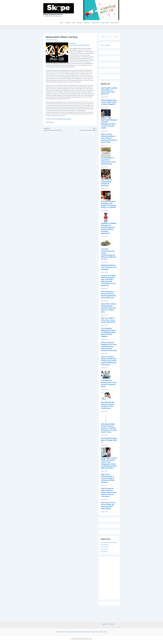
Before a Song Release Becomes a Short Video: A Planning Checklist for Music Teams (109, 138)
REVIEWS (72, 631)
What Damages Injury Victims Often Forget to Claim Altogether (109, 102)
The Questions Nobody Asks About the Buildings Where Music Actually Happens (108, 333)
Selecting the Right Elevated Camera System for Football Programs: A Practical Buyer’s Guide (109, 428)
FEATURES (62, 631)
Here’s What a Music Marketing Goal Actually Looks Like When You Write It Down (108, 308)
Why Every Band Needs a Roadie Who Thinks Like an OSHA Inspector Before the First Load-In (109, 361)
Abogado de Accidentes (108, 624)
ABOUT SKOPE (94, 631)
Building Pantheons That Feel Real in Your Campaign (109, 267)
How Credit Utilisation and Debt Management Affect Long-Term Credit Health (109, 124)
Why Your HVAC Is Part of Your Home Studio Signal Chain (108, 320)
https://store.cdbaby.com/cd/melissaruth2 (61, 119)
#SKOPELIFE (79, 631)
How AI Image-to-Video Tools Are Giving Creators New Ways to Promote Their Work (108, 493)
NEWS (67, 631)
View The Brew (104, 552)
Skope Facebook (105, 545)
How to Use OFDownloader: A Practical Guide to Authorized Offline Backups (108, 478)
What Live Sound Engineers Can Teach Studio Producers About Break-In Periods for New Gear (109, 347)
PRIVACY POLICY (103, 631)
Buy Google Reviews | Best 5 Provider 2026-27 (109, 440)
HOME (57, 631)
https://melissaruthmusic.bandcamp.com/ (80, 45)
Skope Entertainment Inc (53, 15)
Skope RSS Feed (105, 547)
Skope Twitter (104, 549)
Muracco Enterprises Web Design (109, 542)
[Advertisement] (110, 578)
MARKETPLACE (86, 631)
